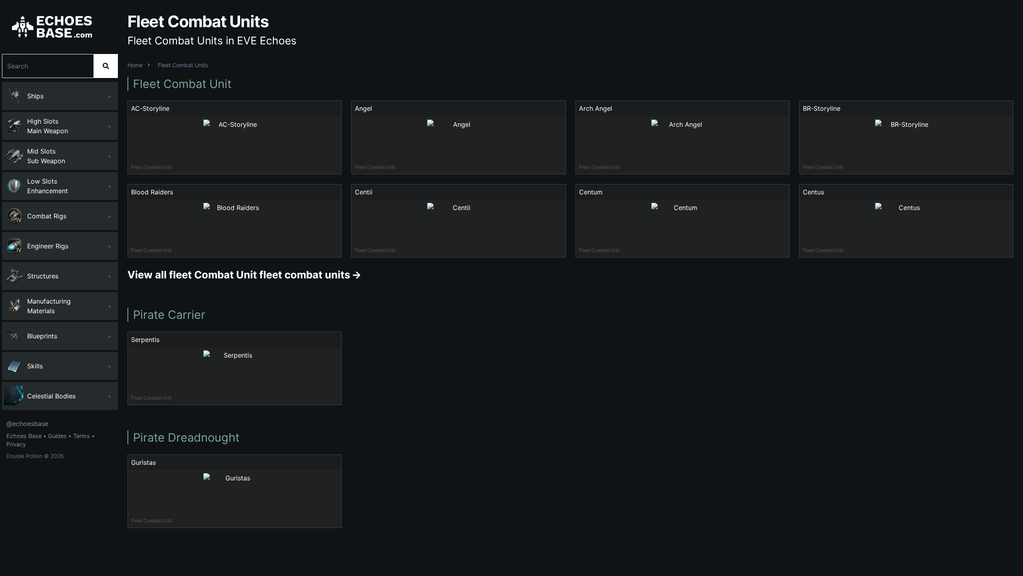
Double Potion (24, 456)
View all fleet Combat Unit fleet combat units (238, 274)
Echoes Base (24, 435)
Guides (57, 435)
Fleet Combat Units (183, 65)
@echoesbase (27, 424)
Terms (81, 435)
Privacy (16, 444)
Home (135, 65)
